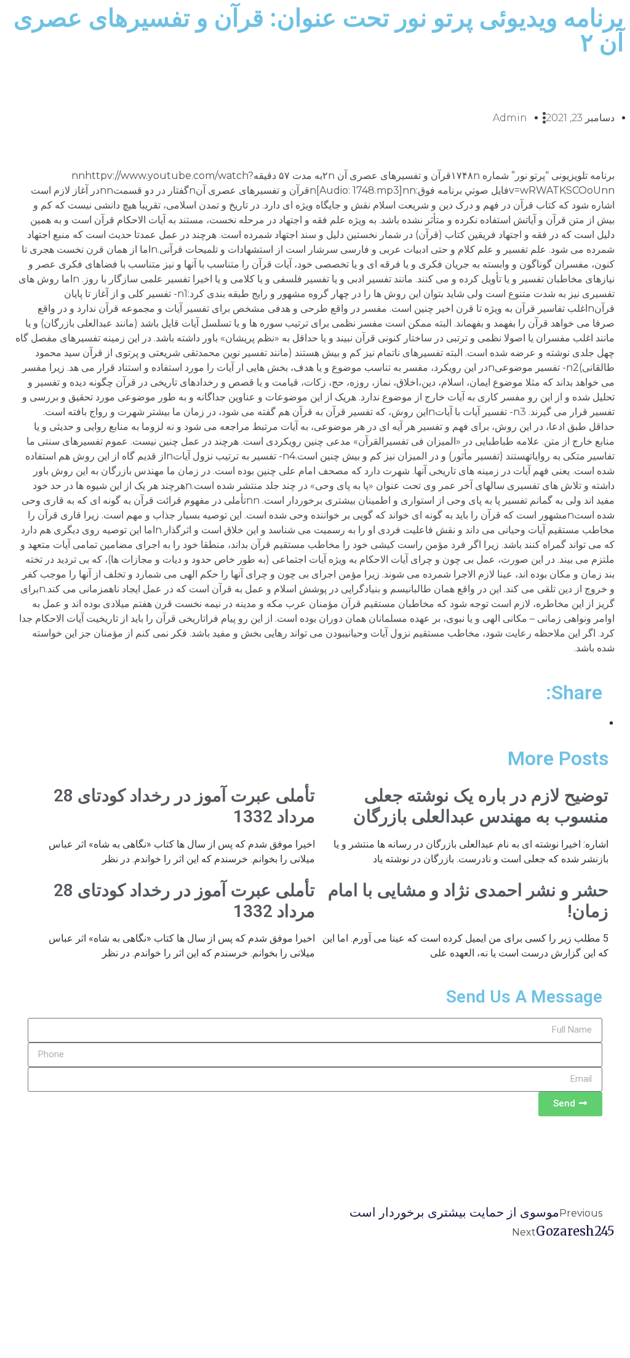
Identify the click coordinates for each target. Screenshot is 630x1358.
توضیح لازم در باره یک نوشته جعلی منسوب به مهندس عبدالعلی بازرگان (480, 806)
